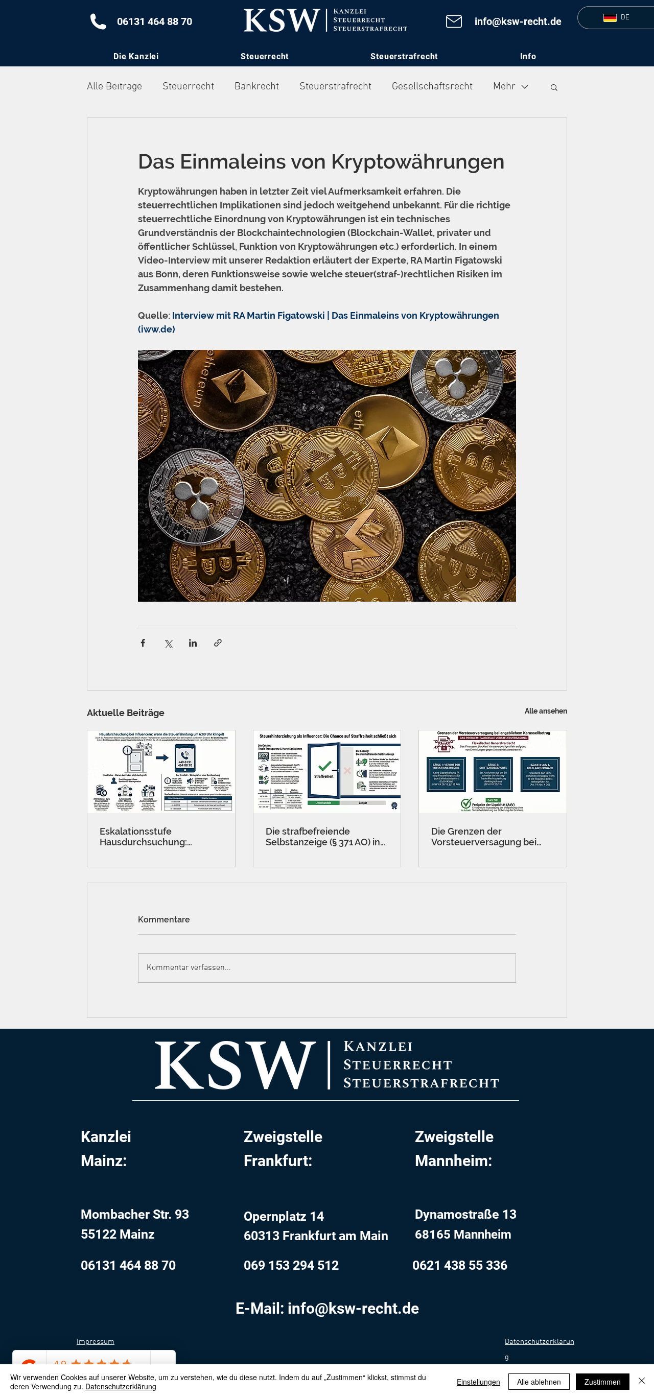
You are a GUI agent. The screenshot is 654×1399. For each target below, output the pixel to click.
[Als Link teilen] (218, 643)
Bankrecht (257, 87)
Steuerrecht (188, 87)
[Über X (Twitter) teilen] (168, 643)
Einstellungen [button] (478, 1382)
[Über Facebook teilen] (143, 643)
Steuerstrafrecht (335, 87)
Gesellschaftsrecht (432, 87)
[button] (528, 56)
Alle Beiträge (114, 87)
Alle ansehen (546, 711)
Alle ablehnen (539, 1382)
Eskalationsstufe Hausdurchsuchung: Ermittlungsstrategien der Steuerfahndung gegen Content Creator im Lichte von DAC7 (156, 836)
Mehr (504, 87)
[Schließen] (642, 1381)
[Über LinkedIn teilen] (193, 643)
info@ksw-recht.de (518, 21)
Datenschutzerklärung (120, 1386)
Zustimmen (603, 1382)
